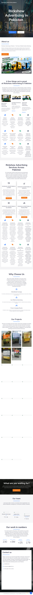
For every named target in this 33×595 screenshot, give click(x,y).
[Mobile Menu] (31, 2)
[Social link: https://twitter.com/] (6, 516)
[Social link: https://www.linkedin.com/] (7, 516)
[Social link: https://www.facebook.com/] (4, 516)
